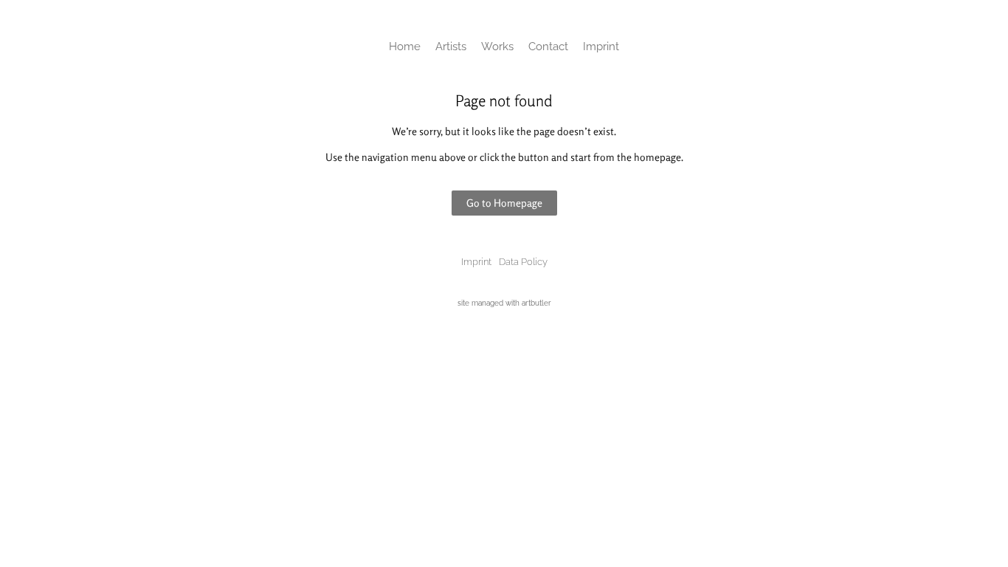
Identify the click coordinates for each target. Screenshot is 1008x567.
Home (405, 46)
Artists (450, 46)
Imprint (601, 46)
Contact (548, 46)
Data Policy (523, 261)
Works (497, 46)
